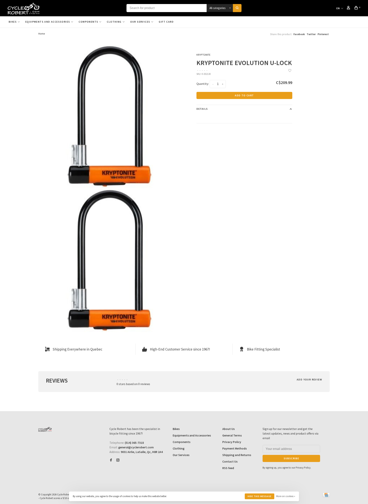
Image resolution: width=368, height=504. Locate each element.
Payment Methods (234, 448)
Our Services (140, 21)
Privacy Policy (231, 442)
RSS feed (228, 468)
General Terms (232, 435)
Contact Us (229, 461)
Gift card (166, 21)
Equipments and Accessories (47, 21)
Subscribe (291, 458)
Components (88, 21)
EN (338, 8)
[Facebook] (111, 460)
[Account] (349, 8)
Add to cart (244, 95)
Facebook (299, 34)
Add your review (309, 379)
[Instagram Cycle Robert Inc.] (117, 460)
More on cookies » (285, 496)
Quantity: (202, 84)
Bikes (13, 21)
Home (41, 33)
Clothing (114, 21)
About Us (228, 429)
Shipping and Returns (236, 455)
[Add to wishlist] (289, 71)
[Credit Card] (326, 496)
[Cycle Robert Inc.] (45, 429)
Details (202, 109)
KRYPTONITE (203, 54)
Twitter (311, 34)
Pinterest (323, 34)
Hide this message (259, 496)
